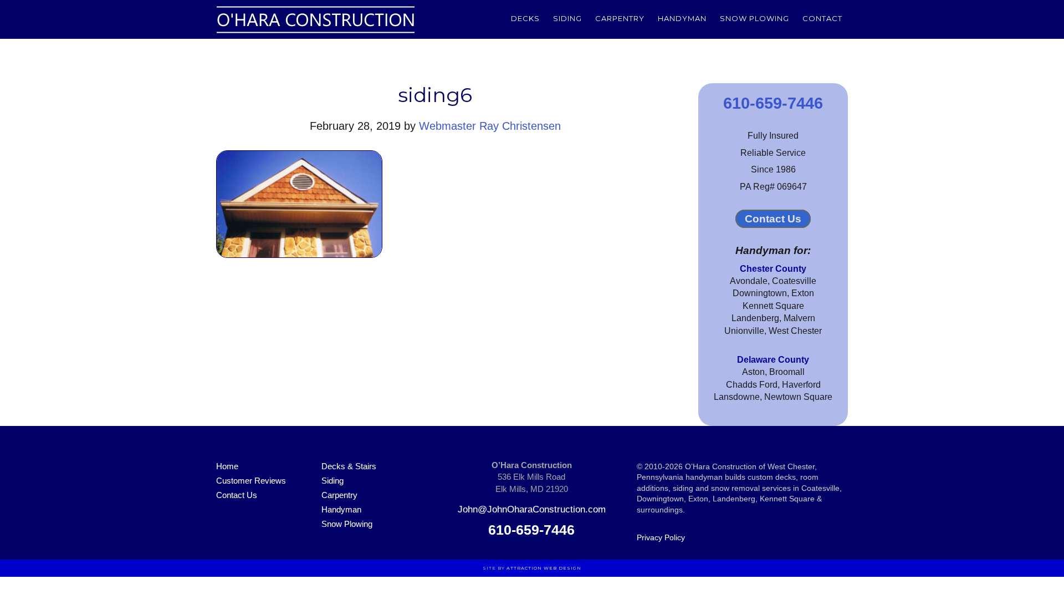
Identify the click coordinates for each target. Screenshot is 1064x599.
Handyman (341, 509)
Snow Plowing (346, 524)
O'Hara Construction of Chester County (316, 19)
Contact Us (773, 219)
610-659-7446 (773, 103)
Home (227, 466)
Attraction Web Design (544, 568)
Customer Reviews (251, 480)
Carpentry (339, 495)
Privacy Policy (661, 537)
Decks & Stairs (348, 466)
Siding (332, 480)
